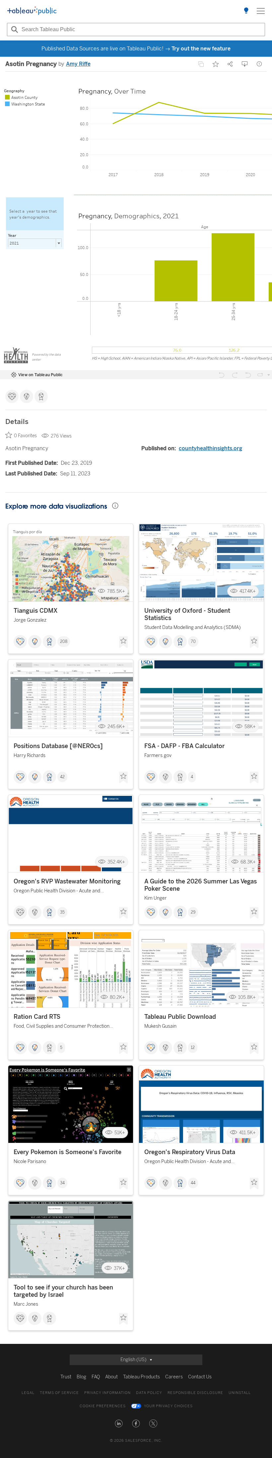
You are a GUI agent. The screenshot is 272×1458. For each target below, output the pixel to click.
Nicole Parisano (30, 1161)
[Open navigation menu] (261, 11)
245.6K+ (116, 726)
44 (193, 1183)
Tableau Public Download (180, 1016)
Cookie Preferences (103, 1406)
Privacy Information (107, 1393)
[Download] (245, 64)
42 (62, 777)
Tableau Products (141, 1377)
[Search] (13, 29)
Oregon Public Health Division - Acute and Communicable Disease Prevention (57, 892)
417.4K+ (247, 591)
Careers (174, 1377)
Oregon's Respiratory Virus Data (189, 1152)
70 (193, 641)
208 (63, 641)
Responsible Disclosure (195, 1393)
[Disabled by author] (201, 64)
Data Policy (149, 1393)
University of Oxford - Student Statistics (187, 614)
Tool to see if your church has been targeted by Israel (63, 1291)
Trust (65, 1377)
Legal (28, 1393)
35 (62, 912)
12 (193, 1047)
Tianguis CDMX (36, 610)
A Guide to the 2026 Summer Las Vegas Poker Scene (200, 885)
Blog (81, 1377)
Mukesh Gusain (160, 1026)
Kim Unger (155, 898)
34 (62, 1183)
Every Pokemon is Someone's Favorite (67, 1152)
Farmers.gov (157, 755)
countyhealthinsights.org (210, 448)
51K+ (119, 1133)
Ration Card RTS (37, 1016)
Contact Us (200, 1377)
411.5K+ (247, 1133)
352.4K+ (116, 862)
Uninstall (240, 1393)
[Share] (230, 64)
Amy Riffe (78, 64)
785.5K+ (116, 591)
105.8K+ (247, 997)
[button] (118, 1423)
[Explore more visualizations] (246, 11)
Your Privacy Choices (168, 1406)
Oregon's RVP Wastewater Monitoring (67, 881)
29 (193, 912)
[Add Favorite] (215, 64)
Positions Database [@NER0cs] (58, 746)
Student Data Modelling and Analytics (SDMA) (192, 627)
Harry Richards (29, 755)
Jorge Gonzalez (30, 620)
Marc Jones (26, 1304)
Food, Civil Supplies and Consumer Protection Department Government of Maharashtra (61, 1027)
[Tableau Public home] (31, 11)
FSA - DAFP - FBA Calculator (184, 746)
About (111, 1377)
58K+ (250, 726)
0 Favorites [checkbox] (25, 436)
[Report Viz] (259, 64)
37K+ (119, 1268)
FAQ (96, 1377)
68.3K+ (248, 862)
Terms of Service (59, 1393)
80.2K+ (117, 997)
